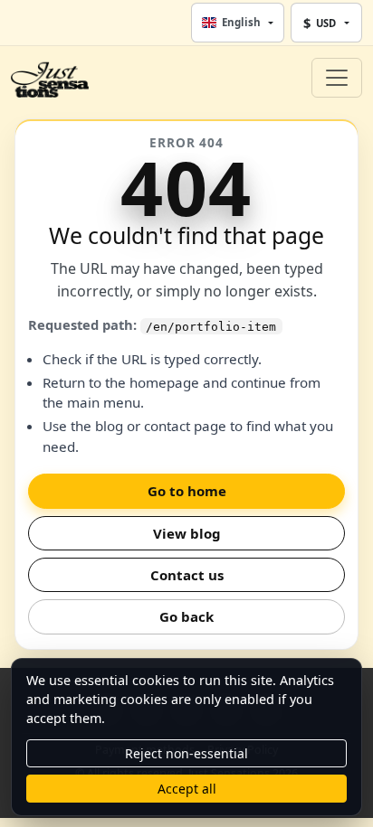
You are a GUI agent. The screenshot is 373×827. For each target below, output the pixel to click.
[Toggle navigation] (336, 78)
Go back (186, 616)
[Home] (50, 77)
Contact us (187, 575)
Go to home (187, 491)
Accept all (187, 788)
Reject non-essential (186, 753)
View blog (187, 533)
